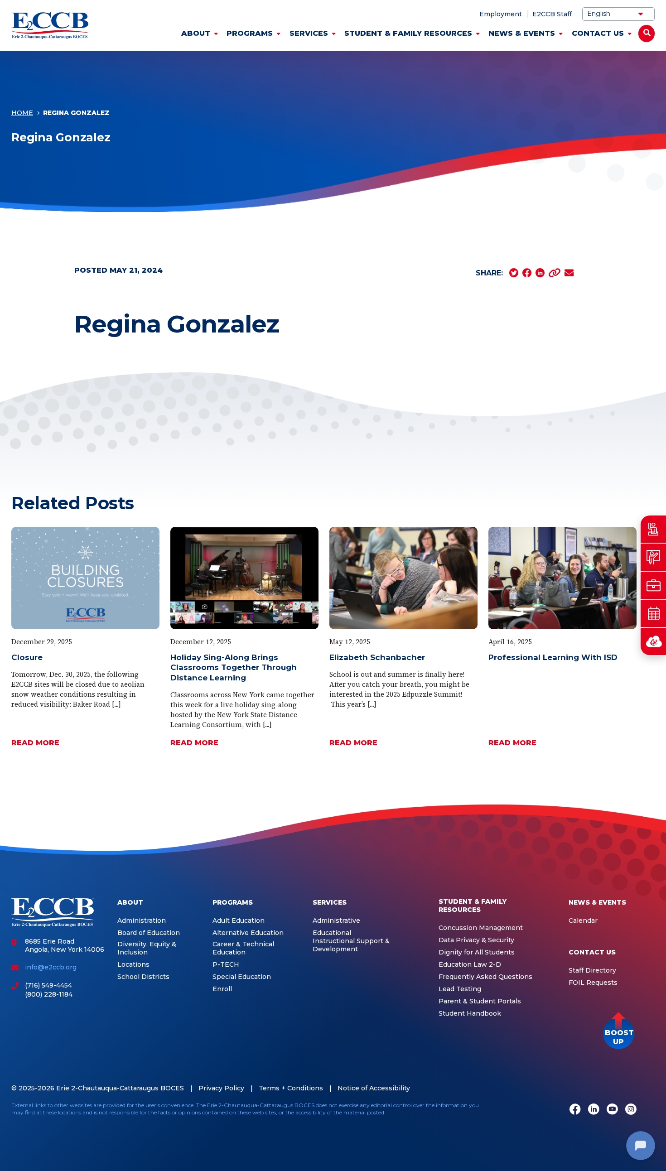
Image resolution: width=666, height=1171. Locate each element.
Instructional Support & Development (351, 945)
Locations (133, 965)
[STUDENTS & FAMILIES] (653, 529)
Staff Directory (592, 970)
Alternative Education (248, 933)
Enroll (222, 989)
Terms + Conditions (291, 1088)
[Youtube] (612, 1110)
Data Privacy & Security (476, 940)
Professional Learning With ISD (553, 657)
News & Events (521, 33)
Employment (500, 14)
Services (309, 33)
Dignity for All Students (477, 952)
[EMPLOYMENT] (653, 585)
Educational (332, 933)
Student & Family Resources (408, 33)
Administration (141, 921)
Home (22, 113)
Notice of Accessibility (374, 1088)
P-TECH (225, 965)
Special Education (241, 977)
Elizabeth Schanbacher (377, 657)
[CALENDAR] (653, 613)
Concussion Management (481, 928)
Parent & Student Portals (480, 1001)
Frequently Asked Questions (485, 977)
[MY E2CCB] (653, 641)
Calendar (583, 921)
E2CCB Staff (552, 14)
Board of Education (148, 933)
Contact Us (598, 33)
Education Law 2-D (470, 965)
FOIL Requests (593, 983)
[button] (618, 1033)
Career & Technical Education (243, 948)
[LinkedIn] (593, 1110)
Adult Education (238, 921)
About (195, 33)
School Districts (143, 977)
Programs (250, 33)
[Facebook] (575, 1110)
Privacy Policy (221, 1088)
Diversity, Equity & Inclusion (146, 948)
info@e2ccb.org (51, 967)
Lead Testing (460, 989)
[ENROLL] (653, 557)
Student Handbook (470, 1013)
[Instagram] (631, 1110)
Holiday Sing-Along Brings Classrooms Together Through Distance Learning (233, 667)
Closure (27, 657)
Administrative (336, 921)
